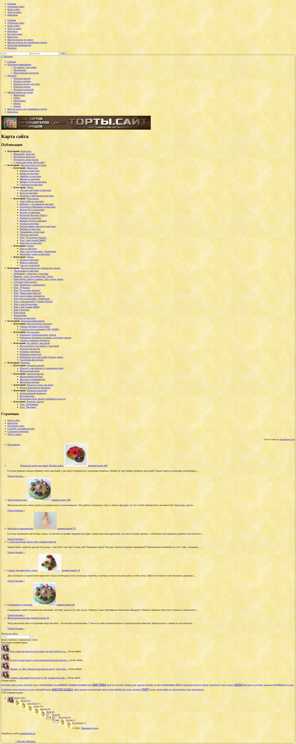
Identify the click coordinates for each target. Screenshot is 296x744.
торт (145, 689)
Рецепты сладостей (24, 89)
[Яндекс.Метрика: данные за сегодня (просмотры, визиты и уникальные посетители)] (25, 741)
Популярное (13, 444)
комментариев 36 (40, 618)
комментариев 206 (61, 500)
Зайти (63, 53)
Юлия (23, 700)
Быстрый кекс (27, 396)
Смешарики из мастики (32, 232)
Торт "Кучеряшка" (29, 404)
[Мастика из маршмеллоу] (45, 528)
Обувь (17, 98)
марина (43, 709)
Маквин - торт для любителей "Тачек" (34, 276)
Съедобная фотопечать (32, 360)
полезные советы (9, 685)
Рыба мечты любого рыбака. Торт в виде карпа (38, 279)
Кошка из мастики (29, 173)
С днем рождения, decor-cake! (29, 162)
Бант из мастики (28, 248)
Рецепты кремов (22, 81)
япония (22, 689)
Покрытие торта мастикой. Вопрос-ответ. (41, 357)
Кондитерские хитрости (26, 73)
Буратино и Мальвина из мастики (37, 207)
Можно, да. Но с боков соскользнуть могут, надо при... (39, 669)
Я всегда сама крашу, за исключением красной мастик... (39, 660)
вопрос (35, 685)
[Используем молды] (5, 651)
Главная (11, 3)
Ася (55, 714)
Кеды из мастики (29, 193)
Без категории (14, 34)
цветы (105, 689)
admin (17, 698)
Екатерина (77, 723)
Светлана (32, 703)
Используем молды (30, 348)
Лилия (69, 720)
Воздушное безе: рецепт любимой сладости (43, 399)
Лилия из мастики (29, 259)
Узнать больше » (16, 476)
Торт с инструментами (25, 304)
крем (89, 684)
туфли (111, 689)
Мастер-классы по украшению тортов (27, 42)
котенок (153, 690)
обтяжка (128, 685)
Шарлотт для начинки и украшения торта (41, 368)
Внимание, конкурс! (24, 154)
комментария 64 (47, 541)
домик (188, 690)
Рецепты (11, 48)
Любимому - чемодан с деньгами (31, 273)
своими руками (77, 684)
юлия (36, 706)
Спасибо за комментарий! (21, 428)
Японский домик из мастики (35, 254)
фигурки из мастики (253, 685)
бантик (48, 689)
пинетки (83, 689)
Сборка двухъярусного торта (35, 326)
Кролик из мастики (30, 212)
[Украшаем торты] (7, 56)
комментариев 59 (71, 570)
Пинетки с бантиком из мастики (37, 195)
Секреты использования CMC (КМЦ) (39, 329)
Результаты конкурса (24, 156)
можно (20, 685)
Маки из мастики (29, 262)
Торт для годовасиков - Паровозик (38, 251)
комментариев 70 (67, 528)
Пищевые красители (30, 354)
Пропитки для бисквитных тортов (38, 335)
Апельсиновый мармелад (33, 393)
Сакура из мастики (30, 265)
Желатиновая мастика (31, 376)
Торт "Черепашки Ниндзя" (28, 293)
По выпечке (20, 70)
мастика (99, 684)
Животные (19, 95)
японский (27, 685)
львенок (230, 685)
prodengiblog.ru (27, 733)
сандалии (136, 689)
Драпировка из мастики (26, 271)
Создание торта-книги (25, 282)
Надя (48, 711)
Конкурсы (12, 37)
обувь (76, 689)
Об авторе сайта (15, 6)
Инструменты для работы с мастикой (39, 346)
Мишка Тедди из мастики (33, 182)
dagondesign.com (287, 439)
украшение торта (217, 684)
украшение (187, 684)
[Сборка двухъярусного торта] (49, 570)
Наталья (63, 717)
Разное (17, 106)
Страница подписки (18, 431)
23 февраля (6, 689)
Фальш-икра (20, 315)
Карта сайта (13, 9)
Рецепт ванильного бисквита (35, 387)
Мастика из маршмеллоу (32, 379)
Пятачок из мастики (30, 229)
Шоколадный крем (29, 371)
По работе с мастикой (25, 67)
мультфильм (279, 684)
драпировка (267, 685)
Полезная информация (19, 45)
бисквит (149, 684)
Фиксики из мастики (31, 243)
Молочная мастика (29, 382)
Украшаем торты (89, 728)
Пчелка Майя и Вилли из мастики (38, 226)
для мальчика (46, 684)
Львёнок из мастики (30, 176)
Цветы (17, 103)
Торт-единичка (21, 309)
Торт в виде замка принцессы (29, 296)
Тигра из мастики (29, 234)
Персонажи (20, 100)
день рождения (179, 689)
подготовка (30, 690)
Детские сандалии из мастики (35, 190)
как (155, 685)
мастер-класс (62, 689)
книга (55, 685)
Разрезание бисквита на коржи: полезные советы (45, 337)
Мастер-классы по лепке (20, 39)
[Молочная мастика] (39, 500)
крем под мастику (115, 685)
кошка (129, 690)
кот (170, 690)
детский (39, 689)
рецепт (63, 684)
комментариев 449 (97, 465)
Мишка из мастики (30, 179)
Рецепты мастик (22, 78)
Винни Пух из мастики (32, 209)
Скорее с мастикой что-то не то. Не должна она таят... (38, 677)
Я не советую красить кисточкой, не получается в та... (38, 651)
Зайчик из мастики (30, 170)
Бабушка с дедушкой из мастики (37, 204)
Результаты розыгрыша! (26, 159)
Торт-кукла (19, 312)
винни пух (120, 689)
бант (159, 685)
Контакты (12, 15)
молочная (290, 685)
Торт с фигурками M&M (32, 240)
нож (134, 685)
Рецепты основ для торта (27, 84)
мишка (205, 685)
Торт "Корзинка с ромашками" (30, 284)
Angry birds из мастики (32, 201)
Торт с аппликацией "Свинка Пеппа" (33, 301)
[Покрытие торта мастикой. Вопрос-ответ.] (76, 465)
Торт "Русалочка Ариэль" (33, 237)
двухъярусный (94, 689)
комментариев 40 (66, 604)
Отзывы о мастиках (30, 351)
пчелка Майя (162, 689)
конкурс (197, 685)
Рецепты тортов (22, 86)
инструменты (198, 689)
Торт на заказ (14, 12)
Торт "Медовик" (28, 407)
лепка (238, 684)
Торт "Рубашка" (22, 287)
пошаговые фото (172, 684)
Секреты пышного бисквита (35, 340)
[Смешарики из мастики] (44, 604)
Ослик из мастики (29, 223)
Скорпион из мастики (31, 184)
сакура (15, 689)
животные (141, 685)
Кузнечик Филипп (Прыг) (33, 215)
